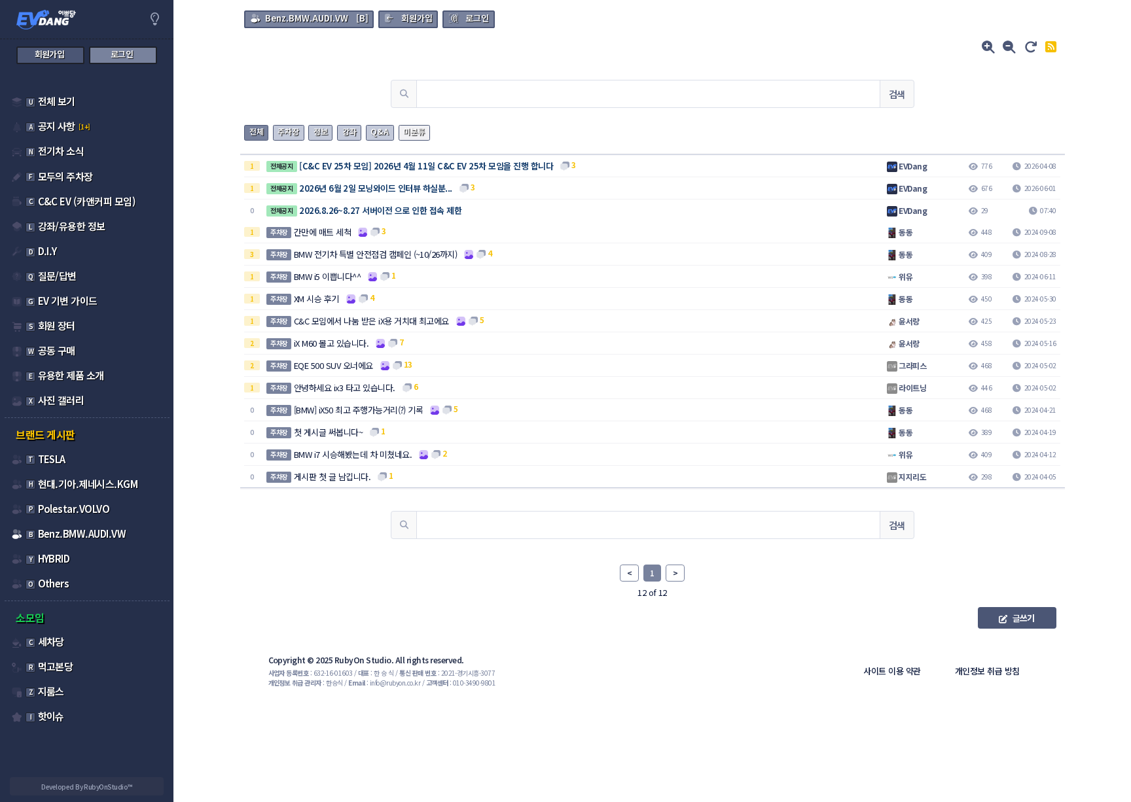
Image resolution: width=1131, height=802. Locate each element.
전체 (256, 131)
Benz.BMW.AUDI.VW (306, 18)
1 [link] (652, 572)
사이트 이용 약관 (891, 671)
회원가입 (417, 18)
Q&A (379, 131)
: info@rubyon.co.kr (384, 683)
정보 (321, 131)
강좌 (349, 131)
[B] (316, 18)
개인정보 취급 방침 (987, 671)
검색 (897, 94)
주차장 (288, 131)
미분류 (414, 131)
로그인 (477, 18)
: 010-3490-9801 (461, 683)
